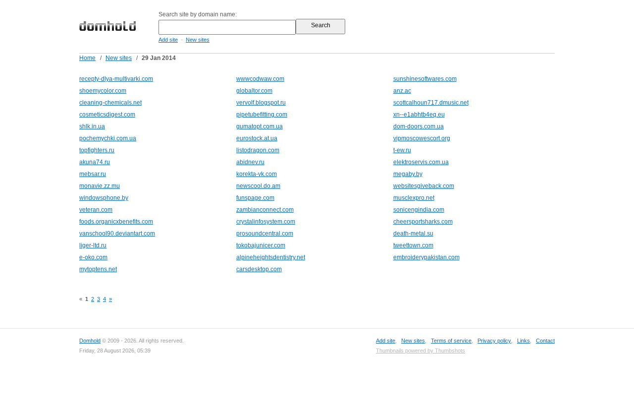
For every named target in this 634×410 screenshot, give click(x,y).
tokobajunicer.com (260, 245)
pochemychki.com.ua (107, 138)
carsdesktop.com (259, 269)
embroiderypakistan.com (426, 257)
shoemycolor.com (102, 90)
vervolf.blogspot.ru (261, 102)
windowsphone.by (103, 197)
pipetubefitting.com (261, 114)
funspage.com (255, 197)
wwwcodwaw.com (260, 78)
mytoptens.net (98, 269)
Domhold (90, 341)
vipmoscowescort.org (421, 138)
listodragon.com (257, 150)
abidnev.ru (250, 162)
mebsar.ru (92, 174)
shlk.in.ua (92, 126)
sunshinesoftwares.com (425, 78)
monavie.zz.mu (99, 185)
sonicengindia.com (418, 209)
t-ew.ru (402, 150)
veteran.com (95, 209)
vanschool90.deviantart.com (117, 233)
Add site (168, 40)
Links (523, 341)
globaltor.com (254, 90)
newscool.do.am (258, 185)
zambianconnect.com (265, 209)
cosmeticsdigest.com (107, 114)
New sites (198, 40)
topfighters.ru (96, 150)
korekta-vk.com (256, 174)
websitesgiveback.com (423, 185)
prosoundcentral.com (264, 233)
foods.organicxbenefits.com (116, 221)
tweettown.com (413, 245)
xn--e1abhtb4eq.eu (419, 114)
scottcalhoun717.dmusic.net (431, 102)
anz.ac (402, 90)
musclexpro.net (413, 197)
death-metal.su (413, 233)
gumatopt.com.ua (259, 126)
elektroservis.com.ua (421, 162)
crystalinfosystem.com (265, 221)
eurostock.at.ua (256, 138)
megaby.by (408, 174)
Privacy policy (494, 341)
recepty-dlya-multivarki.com (116, 78)
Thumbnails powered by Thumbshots (420, 350)
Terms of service (451, 341)
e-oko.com (93, 257)
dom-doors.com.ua (418, 126)
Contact (545, 341)
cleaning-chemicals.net (110, 102)
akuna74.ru (94, 162)
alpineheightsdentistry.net (270, 257)
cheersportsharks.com (423, 221)
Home (87, 58)
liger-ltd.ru (92, 245)
